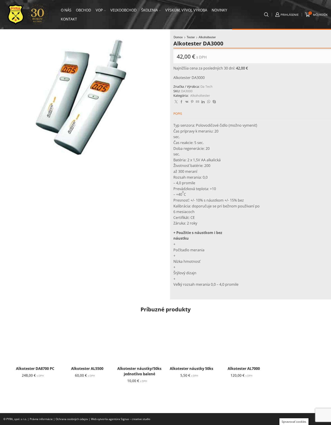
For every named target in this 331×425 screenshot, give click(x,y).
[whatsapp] (208, 102)
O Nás (66, 10)
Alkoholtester (207, 37)
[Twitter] (176, 102)
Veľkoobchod (123, 10)
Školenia (149, 10)
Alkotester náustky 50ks (191, 368)
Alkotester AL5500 (87, 368)
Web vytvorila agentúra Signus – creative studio (120, 419)
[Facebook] (181, 102)
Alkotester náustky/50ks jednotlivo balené (139, 371)
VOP (99, 10)
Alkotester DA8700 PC (35, 368)
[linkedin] (203, 102)
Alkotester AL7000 (244, 368)
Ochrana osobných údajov (72, 419)
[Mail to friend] (197, 102)
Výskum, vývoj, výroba (186, 10)
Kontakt (69, 19)
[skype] (213, 102)
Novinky (219, 10)
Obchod (83, 10)
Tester (191, 37)
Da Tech (206, 86)
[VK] (187, 102)
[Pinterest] (192, 102)
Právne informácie (41, 419)
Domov (178, 37)
